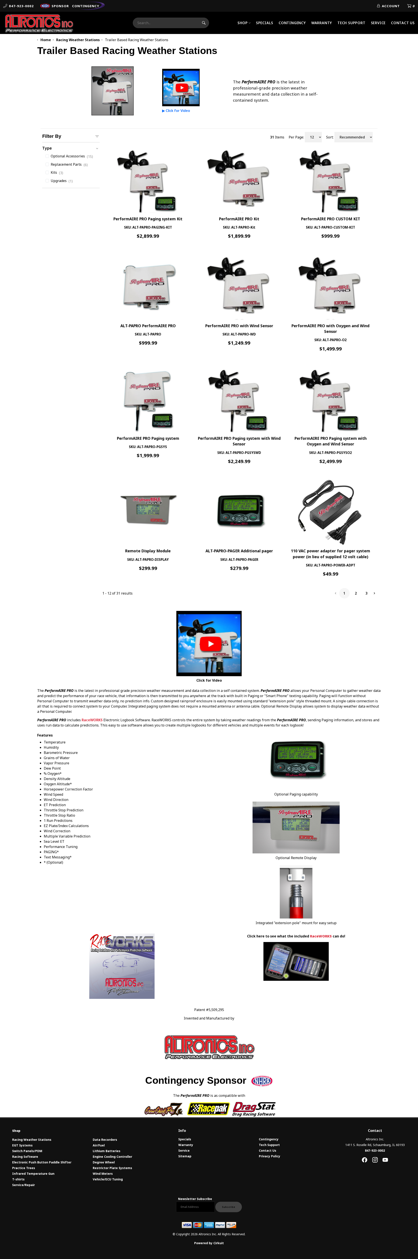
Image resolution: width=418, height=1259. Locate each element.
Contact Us (403, 22)
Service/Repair (23, 1185)
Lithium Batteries (106, 1151)
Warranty (321, 22)
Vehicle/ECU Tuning (108, 1179)
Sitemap (184, 1156)
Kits (57, 172)
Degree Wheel (104, 1162)
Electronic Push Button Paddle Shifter (41, 1162)
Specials (264, 22)
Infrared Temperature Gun (33, 1173)
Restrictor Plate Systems (112, 1168)
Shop (243, 22)
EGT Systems (22, 1145)
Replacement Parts (69, 164)
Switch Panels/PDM (27, 1151)
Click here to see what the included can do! (296, 936)
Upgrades (62, 181)
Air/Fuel (99, 1145)
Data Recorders (105, 1140)
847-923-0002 (375, 1150)
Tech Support (351, 22)
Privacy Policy (269, 1156)
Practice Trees (23, 1168)
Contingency (292, 22)
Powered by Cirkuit (209, 1243)
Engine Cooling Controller (112, 1157)
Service (378, 22)
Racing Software (25, 1157)
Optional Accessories (72, 156)
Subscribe (228, 1206)
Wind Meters (103, 1173)
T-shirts (18, 1179)
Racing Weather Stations (31, 1140)
